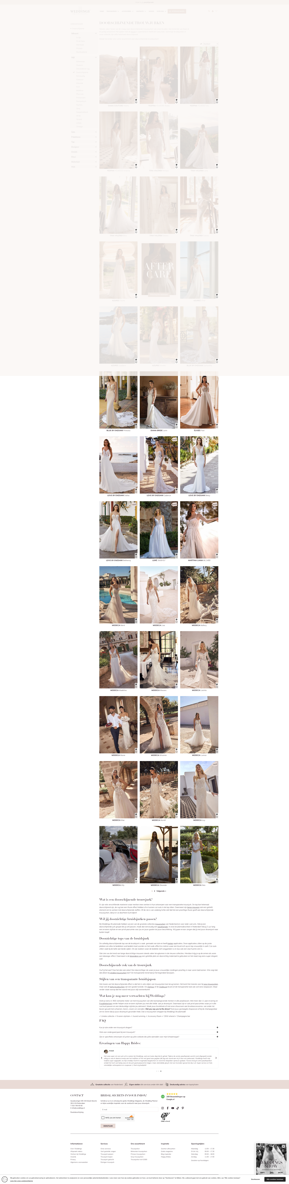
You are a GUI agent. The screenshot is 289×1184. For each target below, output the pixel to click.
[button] (158, 1027)
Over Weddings (76, 1149)
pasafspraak (163, 927)
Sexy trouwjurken (137, 1157)
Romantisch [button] (81, 101)
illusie (133, 32)
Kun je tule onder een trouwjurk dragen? (115, 1027)
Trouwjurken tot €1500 (139, 1159)
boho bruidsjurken (117, 987)
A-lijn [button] (78, 37)
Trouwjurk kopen (107, 1157)
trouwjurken (160, 924)
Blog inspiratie (166, 1154)
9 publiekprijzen (105, 1003)
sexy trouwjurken (211, 984)
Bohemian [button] (80, 61)
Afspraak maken (178, 11)
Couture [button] (79, 65)
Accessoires (126, 11)
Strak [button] (78, 116)
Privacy (73, 1159)
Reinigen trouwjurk (107, 1162)
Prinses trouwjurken (138, 1154)
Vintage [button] (79, 126)
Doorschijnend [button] (78, 28)
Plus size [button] (80, 94)
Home (102, 11)
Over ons (160, 11)
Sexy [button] (78, 108)
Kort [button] (78, 87)
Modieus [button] (79, 90)
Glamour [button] (79, 79)
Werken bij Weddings (78, 1154)
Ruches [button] (79, 105)
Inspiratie (140, 11)
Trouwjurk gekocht (107, 1159)
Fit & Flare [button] (80, 41)
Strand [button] (79, 119)
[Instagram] (162, 1108)
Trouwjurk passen (107, 1154)
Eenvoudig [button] (80, 76)
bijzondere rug (136, 956)
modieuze (163, 987)
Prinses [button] (79, 48)
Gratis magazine (167, 1151)
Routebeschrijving (76, 1112)
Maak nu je (144, 2)
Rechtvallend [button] (81, 52)
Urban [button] (78, 123)
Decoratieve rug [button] (83, 69)
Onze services (106, 1149)
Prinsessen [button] (80, 97)
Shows (151, 11)
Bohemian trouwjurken (139, 1151)
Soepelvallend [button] (82, 112)
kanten (170, 943)
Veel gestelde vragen (108, 1151)
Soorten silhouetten (168, 1149)
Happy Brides (166, 1157)
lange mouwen (193, 907)
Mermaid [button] (80, 45)
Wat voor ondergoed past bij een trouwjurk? (117, 1032)
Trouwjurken (111, 11)
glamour (150, 987)
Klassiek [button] (79, 83)
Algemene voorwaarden (79, 1162)
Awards (73, 1157)
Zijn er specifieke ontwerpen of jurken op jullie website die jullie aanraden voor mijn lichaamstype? (139, 1037)
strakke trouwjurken (118, 973)
